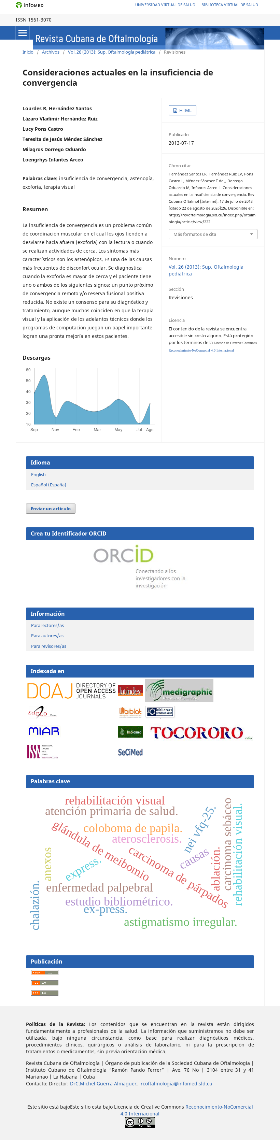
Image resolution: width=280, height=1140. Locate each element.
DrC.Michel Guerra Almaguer (103, 1083)
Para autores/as (47, 635)
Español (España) (48, 485)
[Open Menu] (22, 33)
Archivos (50, 52)
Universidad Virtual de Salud (165, 4)
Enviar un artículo (51, 508)
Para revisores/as (48, 646)
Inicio (28, 52)
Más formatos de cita (194, 234)
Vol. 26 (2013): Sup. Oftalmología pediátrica (111, 52)
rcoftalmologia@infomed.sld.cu (175, 1083)
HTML (185, 110)
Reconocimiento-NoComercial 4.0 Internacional (201, 350)
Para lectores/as (47, 625)
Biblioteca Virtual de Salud (229, 4)
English (38, 474)
